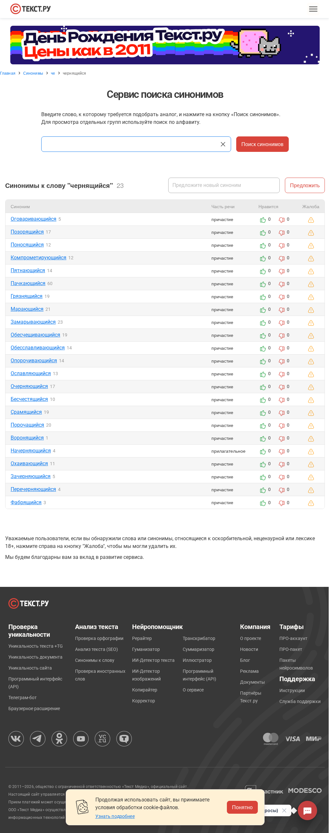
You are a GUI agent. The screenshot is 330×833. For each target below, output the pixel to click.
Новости (249, 649)
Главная (7, 73)
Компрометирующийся (38, 258)
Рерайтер (142, 638)
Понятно (242, 807)
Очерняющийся (29, 386)
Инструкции (292, 690)
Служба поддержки (300, 701)
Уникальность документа (35, 657)
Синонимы (33, 73)
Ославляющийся (31, 373)
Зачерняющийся (31, 476)
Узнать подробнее (115, 816)
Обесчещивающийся (35, 335)
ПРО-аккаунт (293, 638)
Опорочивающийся (34, 360)
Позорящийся (27, 232)
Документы (252, 682)
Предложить (305, 185)
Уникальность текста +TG (35, 646)
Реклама (249, 671)
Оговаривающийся (33, 219)
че (53, 73)
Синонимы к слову (94, 660)
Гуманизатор (146, 649)
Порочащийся (27, 425)
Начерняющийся (31, 451)
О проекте (250, 638)
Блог (245, 660)
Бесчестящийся (29, 399)
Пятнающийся (28, 270)
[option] (165, 45)
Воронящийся (27, 438)
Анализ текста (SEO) (96, 649)
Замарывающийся (33, 322)
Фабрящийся (26, 502)
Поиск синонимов (262, 144)
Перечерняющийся (33, 489)
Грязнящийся (27, 296)
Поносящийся (27, 245)
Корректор (143, 700)
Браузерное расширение (34, 708)
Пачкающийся (28, 283)
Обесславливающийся (38, 348)
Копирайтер (144, 689)
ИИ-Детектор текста (153, 660)
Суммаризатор (198, 649)
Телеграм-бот (22, 697)
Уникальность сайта (30, 668)
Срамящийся (26, 412)
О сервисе (193, 689)
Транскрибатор (199, 638)
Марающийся (27, 309)
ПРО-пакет (290, 649)
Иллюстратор (197, 660)
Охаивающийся (29, 463)
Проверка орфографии (99, 638)
